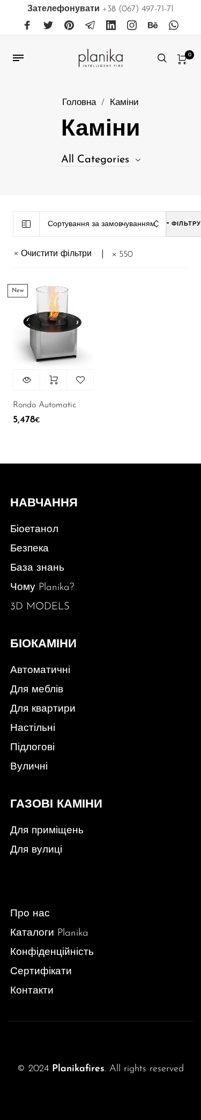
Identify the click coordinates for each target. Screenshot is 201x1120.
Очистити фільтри (56, 254)
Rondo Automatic (44, 405)
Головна (79, 103)
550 (126, 254)
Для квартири (43, 709)
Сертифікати (41, 972)
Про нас (30, 914)
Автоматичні (40, 671)
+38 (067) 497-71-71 (100, 9)
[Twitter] (48, 26)
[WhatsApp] (173, 26)
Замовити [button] (53, 380)
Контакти (32, 991)
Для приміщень (47, 831)
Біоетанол (34, 530)
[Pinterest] (69, 26)
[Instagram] (132, 26)
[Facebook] (27, 26)
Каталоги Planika (49, 933)
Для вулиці (36, 850)
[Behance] (153, 26)
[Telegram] (90, 26)
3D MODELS (40, 607)
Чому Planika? (42, 588)
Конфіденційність (52, 952)
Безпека (29, 549)
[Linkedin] (111, 26)
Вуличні (29, 767)
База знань (37, 568)
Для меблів (36, 690)
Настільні (32, 728)
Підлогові (32, 748)
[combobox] (103, 224)
